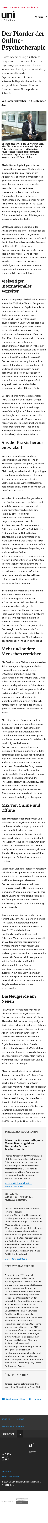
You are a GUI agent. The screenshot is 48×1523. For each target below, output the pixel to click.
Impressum (6, 1471)
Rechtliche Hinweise (10, 1476)
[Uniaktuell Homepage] (8, 15)
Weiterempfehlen (15, 1398)
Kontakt (20, 1418)
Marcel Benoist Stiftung (16, 1258)
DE (19, 1433)
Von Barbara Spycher (14, 100)
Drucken (36, 1398)
